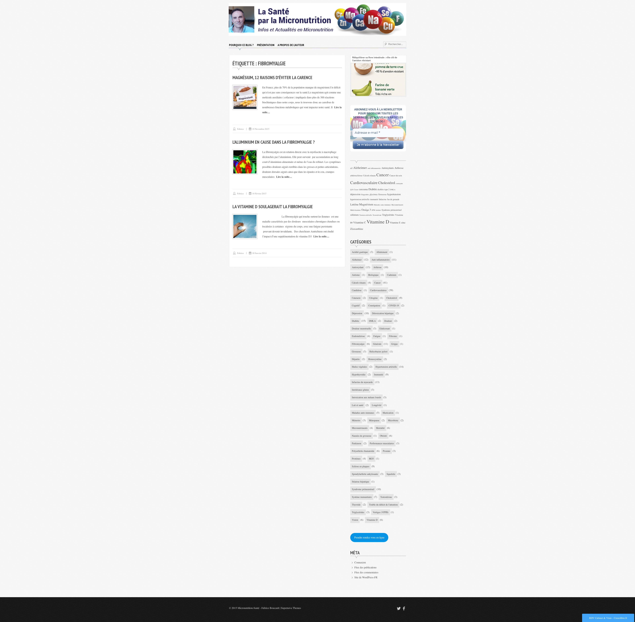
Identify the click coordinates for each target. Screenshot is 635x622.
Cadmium (391, 274)
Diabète (372, 189)
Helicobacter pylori (378, 351)
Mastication (388, 412)
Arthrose (399, 167)
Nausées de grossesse (361, 435)
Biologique (373, 274)
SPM (373, 210)
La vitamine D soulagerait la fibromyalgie (273, 206)
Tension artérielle (365, 215)
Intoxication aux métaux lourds (366, 397)
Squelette (391, 474)
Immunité (378, 374)
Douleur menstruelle (361, 328)
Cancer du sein (395, 175)
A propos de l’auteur (291, 45)
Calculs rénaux (369, 175)
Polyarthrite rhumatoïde (363, 451)
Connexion (360, 562)
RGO (371, 458)
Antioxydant (357, 267)
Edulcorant (385, 328)
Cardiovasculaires (378, 290)
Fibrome (393, 336)
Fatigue (376, 336)
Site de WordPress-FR (366, 577)
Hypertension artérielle (386, 366)
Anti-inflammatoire (381, 259)
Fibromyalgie (358, 343)
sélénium (354, 214)
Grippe (394, 343)
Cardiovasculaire (364, 182)
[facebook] (404, 608)
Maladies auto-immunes (382, 205)
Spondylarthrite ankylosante (365, 474)
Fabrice (240, 128)
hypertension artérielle (359, 199)
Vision (355, 519)
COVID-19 (394, 305)
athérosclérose (356, 175)
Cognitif (356, 305)
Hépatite (356, 359)
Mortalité (380, 428)
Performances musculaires (382, 443)
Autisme (356, 274)
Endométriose (358, 336)
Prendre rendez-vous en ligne (369, 537)
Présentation (265, 45)
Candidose (356, 290)
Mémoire (356, 420)
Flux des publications (365, 567)
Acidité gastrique (360, 252)
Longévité (376, 405)
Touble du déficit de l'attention (383, 504)
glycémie (374, 194)
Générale (377, 343)
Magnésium (366, 204)
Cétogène (373, 297)
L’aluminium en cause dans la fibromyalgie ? (274, 142)
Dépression (357, 313)
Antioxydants (387, 167)
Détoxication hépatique (383, 313)
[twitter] (398, 608)
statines (378, 210)
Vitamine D (378, 221)
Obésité (383, 435)
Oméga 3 (366, 209)
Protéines (356, 458)
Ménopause (374, 420)
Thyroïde (356, 504)
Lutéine (354, 204)
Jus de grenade (393, 199)
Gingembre (365, 194)
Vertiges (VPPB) (380, 512)
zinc (403, 222)
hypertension (394, 194)
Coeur (356, 189)
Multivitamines (355, 210)
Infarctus (382, 199)
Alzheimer (360, 167)
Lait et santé (357, 405)
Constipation (374, 305)
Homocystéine (374, 359)
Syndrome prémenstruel (392, 210)
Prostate (386, 451)
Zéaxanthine (356, 228)
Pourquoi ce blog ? (241, 45)
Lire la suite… (284, 177)
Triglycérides (388, 214)
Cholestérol (386, 182)
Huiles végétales (359, 366)
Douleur (388, 320)
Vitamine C (359, 222)
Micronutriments (397, 205)
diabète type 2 (383, 189)
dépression (355, 194)
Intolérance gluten (360, 389)
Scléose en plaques (360, 466)
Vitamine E (395, 222)
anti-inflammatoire (374, 168)
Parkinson (356, 443)
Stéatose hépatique (360, 481)
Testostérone (377, 215)
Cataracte (356, 297)
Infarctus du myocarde (362, 382)
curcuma (363, 189)
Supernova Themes (291, 608)
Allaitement (381, 252)
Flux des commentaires (366, 572)
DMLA (392, 189)
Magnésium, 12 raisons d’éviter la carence (272, 77)
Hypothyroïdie (358, 374)
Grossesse (382, 194)
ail (351, 168)
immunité (374, 199)
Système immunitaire (362, 497)
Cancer (382, 174)
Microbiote (393, 420)
